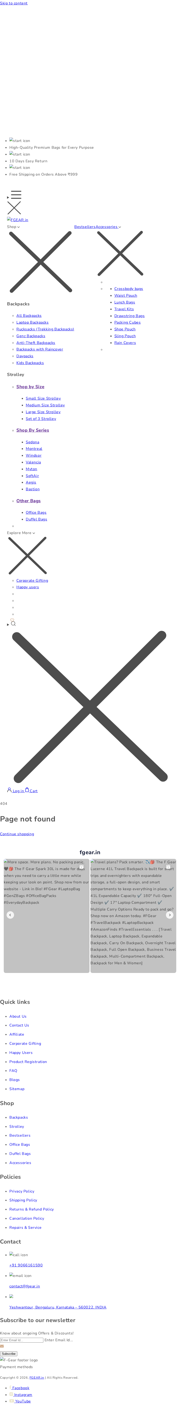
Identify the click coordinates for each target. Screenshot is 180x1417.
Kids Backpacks (30, 362)
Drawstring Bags (129, 315)
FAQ (13, 1070)
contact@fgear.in (24, 1286)
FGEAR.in (37, 1378)
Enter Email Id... (59, 1340)
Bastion (33, 489)
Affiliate (16, 1034)
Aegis (31, 482)
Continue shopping (17, 834)
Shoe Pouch (125, 329)
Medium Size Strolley (45, 405)
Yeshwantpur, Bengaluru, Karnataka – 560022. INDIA (57, 1307)
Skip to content (14, 3)
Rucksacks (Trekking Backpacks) (45, 329)
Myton (31, 469)
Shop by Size (30, 387)
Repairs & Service (25, 1227)
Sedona (32, 442)
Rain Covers (125, 342)
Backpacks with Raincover (39, 349)
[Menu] (14, 204)
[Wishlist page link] (12, 619)
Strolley (16, 1126)
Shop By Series (32, 430)
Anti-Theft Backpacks (35, 342)
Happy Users (21, 1052)
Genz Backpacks (30, 336)
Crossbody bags (128, 288)
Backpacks (18, 1117)
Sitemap (16, 1089)
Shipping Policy (23, 1200)
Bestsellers (85, 226)
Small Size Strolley (43, 398)
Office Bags (36, 512)
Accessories (20, 1162)
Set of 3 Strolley (41, 418)
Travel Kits (124, 309)
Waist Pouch (125, 295)
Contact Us (19, 1025)
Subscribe (8, 1354)
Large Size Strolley (43, 412)
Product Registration (28, 1061)
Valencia (33, 462)
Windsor (33, 455)
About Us (18, 1016)
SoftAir (32, 475)
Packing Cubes (127, 322)
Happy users (27, 587)
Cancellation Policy (26, 1218)
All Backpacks (29, 315)
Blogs (14, 1079)
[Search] (90, 704)
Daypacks (25, 356)
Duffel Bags (36, 519)
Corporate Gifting (32, 580)
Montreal (34, 448)
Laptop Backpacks (32, 322)
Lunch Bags (124, 302)
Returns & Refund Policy (31, 1209)
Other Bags (28, 501)
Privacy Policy (21, 1191)
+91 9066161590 (26, 1265)
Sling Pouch (125, 336)
